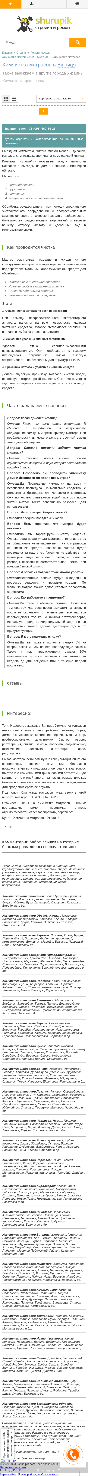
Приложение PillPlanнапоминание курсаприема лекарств (8, 1444)
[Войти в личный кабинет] (10, 4)
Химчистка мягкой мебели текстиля (25, 57)
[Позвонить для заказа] (73, 1466)
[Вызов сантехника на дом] (44, 24)
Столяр (21, 52)
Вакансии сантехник (13, 1467)
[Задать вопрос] (77, 4)
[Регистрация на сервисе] (32, 4)
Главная (7, 52)
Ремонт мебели (40, 52)
